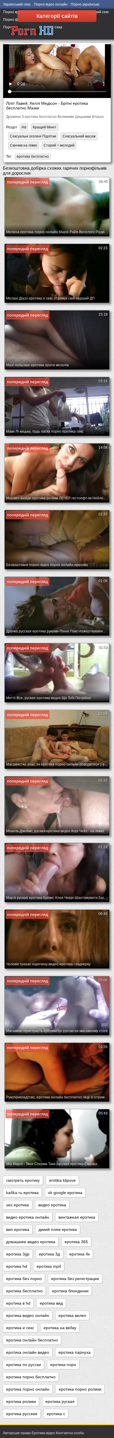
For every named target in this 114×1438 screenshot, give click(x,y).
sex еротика (17, 1205)
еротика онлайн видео (27, 1352)
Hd (24, 127)
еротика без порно (24, 1278)
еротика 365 (76, 1241)
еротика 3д (49, 1254)
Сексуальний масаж (79, 136)
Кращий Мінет (44, 127)
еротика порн (63, 1364)
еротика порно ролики (80, 1389)
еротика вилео (72, 1315)
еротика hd (16, 1266)
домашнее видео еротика (30, 1241)
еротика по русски (23, 1364)
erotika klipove (62, 1180)
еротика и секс (20, 1327)
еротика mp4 (49, 1266)
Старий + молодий (59, 145)
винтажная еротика (76, 1217)
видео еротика (52, 1205)
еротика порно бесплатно (31, 1377)
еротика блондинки (70, 1291)
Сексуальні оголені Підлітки (33, 136)
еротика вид (51, 1303)
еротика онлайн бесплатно (32, 1340)
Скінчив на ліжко (23, 145)
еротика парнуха (74, 1352)
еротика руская (60, 1401)
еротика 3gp (18, 1254)
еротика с (56, 1413)
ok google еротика (65, 1192)
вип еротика (17, 1229)
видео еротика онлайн (27, 1217)
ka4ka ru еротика (22, 1192)
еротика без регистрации (75, 1278)
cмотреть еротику (23, 1180)
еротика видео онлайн (27, 1315)
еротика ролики (21, 1401)
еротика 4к (79, 1254)
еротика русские (21, 1413)
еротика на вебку (60, 1327)
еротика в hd (18, 1303)
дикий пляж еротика (58, 1229)
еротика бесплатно (33, 156)
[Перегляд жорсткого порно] (32, 31)
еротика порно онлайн (27, 1389)
